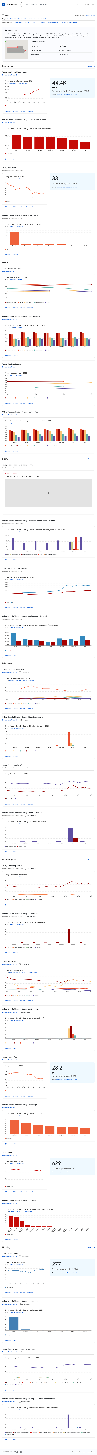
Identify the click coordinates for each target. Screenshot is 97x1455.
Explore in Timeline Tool (27, 111)
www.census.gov (35, 58)
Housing (63, 22)
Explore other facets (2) (9, 75)
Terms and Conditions (78, 1452)
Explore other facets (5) (9, 1155)
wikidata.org (12, 1211)
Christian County (12, 19)
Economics (18, 22)
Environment (73, 22)
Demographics (53, 22)
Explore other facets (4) (9, 271)
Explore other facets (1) (9, 720)
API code (16, 111)
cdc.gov (11, 279)
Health (27, 22)
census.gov (59, 94)
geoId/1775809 (90, 15)
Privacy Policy (91, 1452)
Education (42, 22)
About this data (23, 83)
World (44, 19)
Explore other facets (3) (9, 964)
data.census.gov (13, 83)
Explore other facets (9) (9, 1203)
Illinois (20, 19)
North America (37, 19)
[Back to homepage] (3, 4)
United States (27, 19)
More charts (91, 66)
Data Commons (11, 4)
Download (8, 111)
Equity (34, 22)
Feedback (87, 4)
